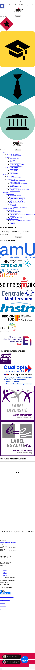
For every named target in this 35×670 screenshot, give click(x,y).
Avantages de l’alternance (16, 201)
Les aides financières (15, 182)
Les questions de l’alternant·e (17, 180)
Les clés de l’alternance (12, 219)
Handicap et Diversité (15, 163)
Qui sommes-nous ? (15, 158)
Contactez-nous (10, 172)
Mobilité (12, 161)
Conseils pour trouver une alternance (19, 189)
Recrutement (13, 204)
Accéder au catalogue (15, 155)
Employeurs (6, 192)
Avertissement (2, 603)
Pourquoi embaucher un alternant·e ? (16, 197)
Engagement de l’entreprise (17, 199)
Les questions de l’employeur (17, 198)
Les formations (10, 176)
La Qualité (12, 160)
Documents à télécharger (16, 166)
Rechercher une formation (13, 154)
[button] (2, 6)
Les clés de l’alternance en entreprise (16, 202)
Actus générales (14, 169)
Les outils (12, 223)
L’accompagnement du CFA (14, 213)
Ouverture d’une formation (20, 207)
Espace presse (13, 170)
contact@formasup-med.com (8, 542)
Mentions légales (3, 606)
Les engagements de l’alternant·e (18, 183)
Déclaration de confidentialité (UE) (7, 597)
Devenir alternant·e (11, 179)
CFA (4, 152)
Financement (13, 205)
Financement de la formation (17, 217)
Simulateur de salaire (15, 191)
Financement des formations (17, 164)
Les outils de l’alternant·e (13, 188)
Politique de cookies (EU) (5, 600)
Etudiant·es (6, 174)
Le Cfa (8, 157)
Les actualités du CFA (12, 167)
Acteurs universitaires (8, 208)
